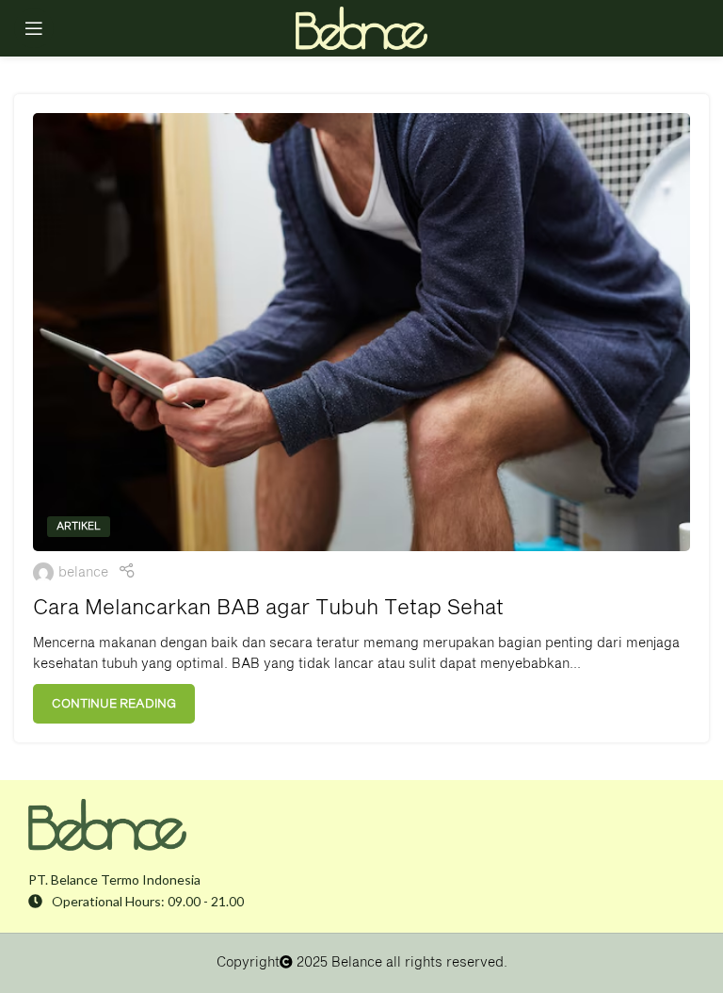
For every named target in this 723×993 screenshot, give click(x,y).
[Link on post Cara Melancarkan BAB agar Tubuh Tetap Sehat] (361, 332)
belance (83, 572)
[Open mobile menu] (34, 28)
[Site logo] (361, 28)
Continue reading (114, 704)
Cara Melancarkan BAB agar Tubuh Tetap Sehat (268, 608)
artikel (78, 526)
